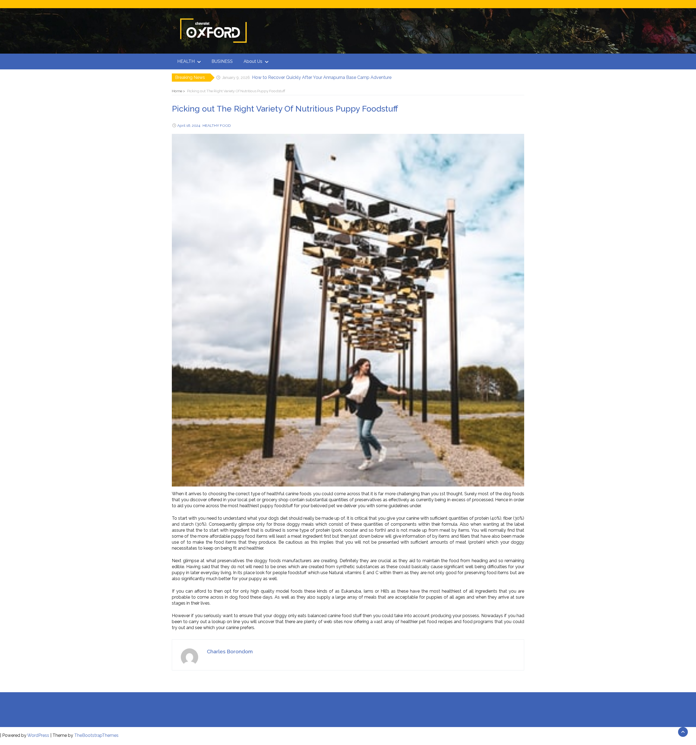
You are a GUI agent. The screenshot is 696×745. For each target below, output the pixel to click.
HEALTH (186, 61)
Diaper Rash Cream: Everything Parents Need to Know (307, 77)
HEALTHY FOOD (217, 125)
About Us (253, 61)
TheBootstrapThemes (96, 735)
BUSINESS (222, 61)
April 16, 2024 (188, 125)
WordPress (38, 735)
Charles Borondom (230, 651)
